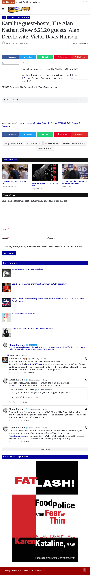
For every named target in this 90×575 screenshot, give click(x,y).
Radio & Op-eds (23, 17)
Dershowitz (52, 143)
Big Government (14, 143)
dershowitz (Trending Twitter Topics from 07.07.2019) (45, 123)
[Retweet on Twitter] (8, 355)
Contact (39, 571)
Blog (4, 17)
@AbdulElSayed (35, 364)
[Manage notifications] (84, 570)
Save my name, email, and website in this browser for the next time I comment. (43, 247)
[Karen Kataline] (19, 9)
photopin (74, 123)
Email (5, 238)
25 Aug (43, 359)
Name (5, 229)
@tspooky (35, 359)
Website (51, 238)
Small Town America (74, 143)
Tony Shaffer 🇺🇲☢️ (18, 358)
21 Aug (45, 428)
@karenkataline (34, 380)
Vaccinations (45, 148)
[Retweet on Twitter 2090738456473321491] (15, 441)
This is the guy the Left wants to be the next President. (74, 182)
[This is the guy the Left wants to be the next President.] (75, 171)
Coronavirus (34, 143)
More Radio (12, 17)
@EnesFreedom (16, 385)
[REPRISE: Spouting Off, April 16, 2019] (45, 172)
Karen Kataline (11, 43)
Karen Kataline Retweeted (19, 355)
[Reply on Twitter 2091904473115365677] (11, 420)
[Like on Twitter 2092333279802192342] (19, 402)
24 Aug (45, 409)
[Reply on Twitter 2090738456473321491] (11, 441)
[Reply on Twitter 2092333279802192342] (11, 402)
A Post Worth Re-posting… (28, 2)
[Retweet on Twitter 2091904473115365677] (15, 420)
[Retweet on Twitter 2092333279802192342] (15, 402)
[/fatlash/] (45, 511)
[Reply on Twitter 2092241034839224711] (11, 372)
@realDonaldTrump (18, 436)
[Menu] (3, 10)
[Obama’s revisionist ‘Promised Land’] (15, 171)
